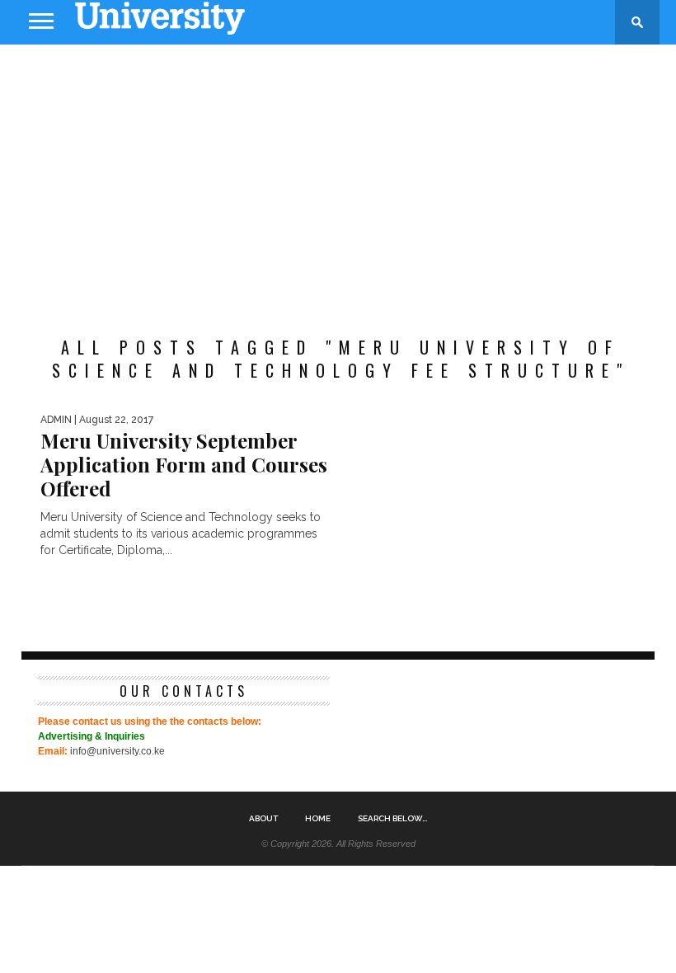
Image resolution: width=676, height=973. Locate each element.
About (263, 819)
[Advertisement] (338, 176)
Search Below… (392, 819)
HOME (318, 819)
